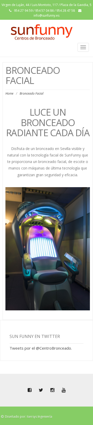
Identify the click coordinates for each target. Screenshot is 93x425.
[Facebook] (29, 390)
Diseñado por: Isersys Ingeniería (28, 416)
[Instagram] (52, 390)
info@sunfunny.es (46, 15)
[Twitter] (41, 390)
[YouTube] (63, 390)
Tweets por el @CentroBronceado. (41, 348)
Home (9, 93)
